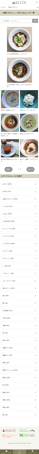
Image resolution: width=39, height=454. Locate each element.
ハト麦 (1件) (7, 266)
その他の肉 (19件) (9, 221)
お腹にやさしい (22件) (10, 199)
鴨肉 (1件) (6, 392)
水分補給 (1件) (7, 310)
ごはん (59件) (7, 214)
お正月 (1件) (7, 191)
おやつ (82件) (7, 184)
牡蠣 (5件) (6, 325)
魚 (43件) (6, 385)
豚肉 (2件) (6, 362)
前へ (8, 169)
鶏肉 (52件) (6, 400)
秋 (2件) (5, 333)
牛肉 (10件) (6, 318)
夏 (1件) (5, 303)
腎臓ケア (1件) (7, 355)
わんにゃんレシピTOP (6, 452)
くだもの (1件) (7, 206)
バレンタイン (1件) (9, 281)
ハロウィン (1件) (8, 273)
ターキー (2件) (7, 251)
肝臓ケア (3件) (7, 348)
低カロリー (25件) (9, 288)
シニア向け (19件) (9, 243)
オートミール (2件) (9, 228)
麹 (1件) (5, 415)
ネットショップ (32, 452)
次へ (30, 169)
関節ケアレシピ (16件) (10, 370)
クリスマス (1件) (8, 236)
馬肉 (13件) (6, 377)
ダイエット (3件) (8, 258)
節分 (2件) (6, 340)
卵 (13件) (6, 295)
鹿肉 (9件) (6, 407)
